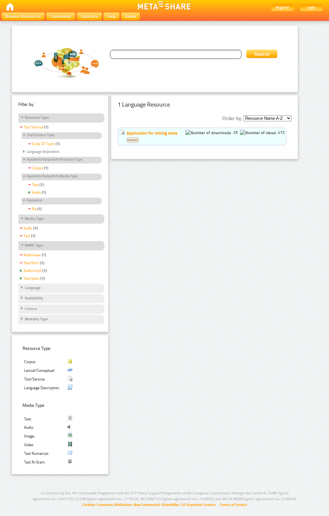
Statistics (89, 16)
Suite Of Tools (43, 144)
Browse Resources (23, 16)
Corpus (37, 168)
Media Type (34, 218)
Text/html (31, 263)
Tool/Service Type (41, 135)
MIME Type (34, 245)
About (130, 16)
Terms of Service (233, 504)
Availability (34, 298)
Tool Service (33, 127)
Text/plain (31, 278)
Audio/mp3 (32, 270)
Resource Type (37, 117)
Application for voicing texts (152, 133)
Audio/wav (32, 255)
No (34, 209)
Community (60, 16)
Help (111, 16)
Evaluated (34, 200)
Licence (31, 308)
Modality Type (36, 319)
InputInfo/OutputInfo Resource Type (55, 159)
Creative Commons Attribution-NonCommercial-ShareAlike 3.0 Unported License (149, 504)
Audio (36, 192)
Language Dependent (43, 152)
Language (33, 288)
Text (35, 185)
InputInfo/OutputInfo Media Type (52, 176)
